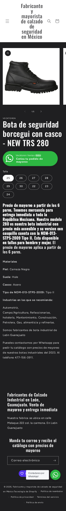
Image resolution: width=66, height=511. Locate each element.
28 (46, 178)
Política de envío (34, 502)
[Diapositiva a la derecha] (41, 111)
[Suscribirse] (54, 460)
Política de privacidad (22, 497)
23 (46, 186)
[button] (7, 21)
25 (8, 178)
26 (21, 178)
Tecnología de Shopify (25, 491)
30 (21, 186)
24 (8, 194)
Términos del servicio (48, 497)
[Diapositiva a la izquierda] (25, 111)
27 (33, 178)
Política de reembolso (52, 491)
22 (34, 186)
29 (8, 186)
